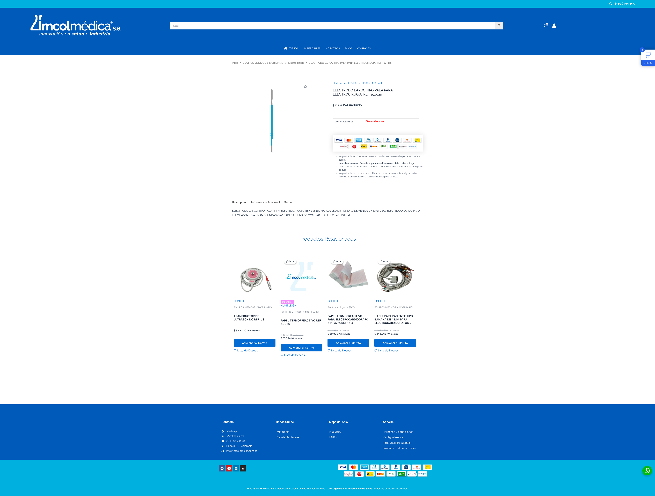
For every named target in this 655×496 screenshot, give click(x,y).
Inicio (235, 62)
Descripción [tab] (240, 202)
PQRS (333, 437)
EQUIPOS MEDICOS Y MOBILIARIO (263, 62)
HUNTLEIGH (242, 301)
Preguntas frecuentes (397, 442)
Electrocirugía (296, 62)
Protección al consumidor (399, 448)
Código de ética (393, 437)
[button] (306, 87)
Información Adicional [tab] (265, 202)
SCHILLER (334, 301)
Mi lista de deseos (288, 437)
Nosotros (335, 431)
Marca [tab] (288, 202)
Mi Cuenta (283, 432)
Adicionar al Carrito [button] (254, 343)
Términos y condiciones (398, 432)
